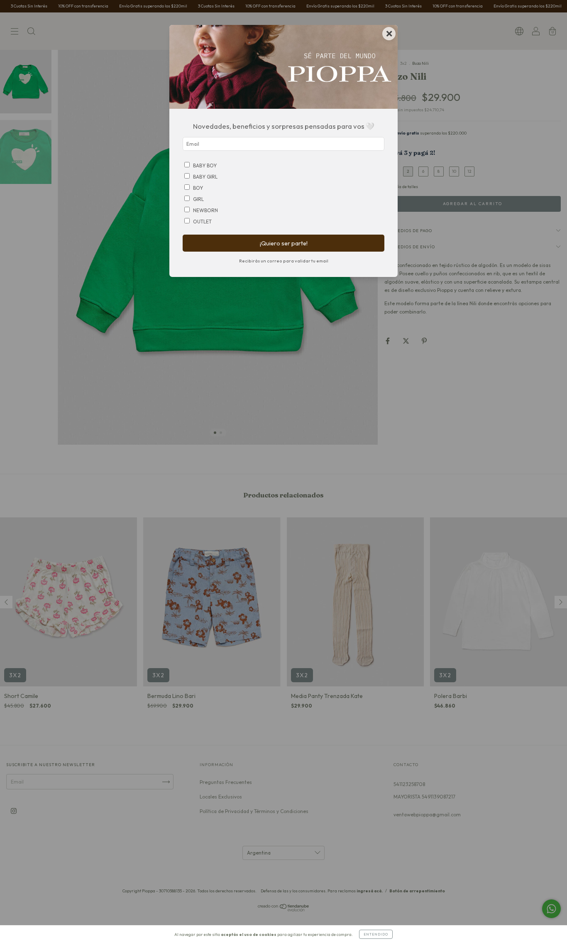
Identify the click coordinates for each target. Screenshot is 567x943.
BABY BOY (205, 165)
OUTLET (202, 221)
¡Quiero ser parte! (284, 243)
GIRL (198, 199)
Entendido (376, 934)
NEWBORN (205, 210)
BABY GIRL (205, 177)
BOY (198, 188)
